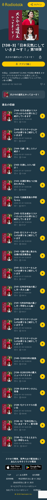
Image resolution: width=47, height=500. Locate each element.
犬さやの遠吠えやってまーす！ (20, 57)
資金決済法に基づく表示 (23, 482)
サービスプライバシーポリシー (23, 486)
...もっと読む (7, 80)
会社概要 (36, 475)
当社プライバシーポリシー (17, 490)
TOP (9, 475)
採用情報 (10, 479)
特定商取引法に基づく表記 (30, 479)
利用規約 (37, 490)
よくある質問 (21, 475)
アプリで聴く (25, 64)
